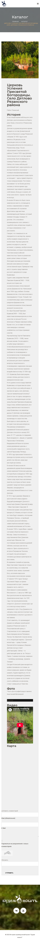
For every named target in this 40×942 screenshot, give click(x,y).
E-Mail (3, 828)
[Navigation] (38, 3)
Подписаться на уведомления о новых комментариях (14, 845)
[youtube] (23, 911)
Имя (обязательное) (8, 818)
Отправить (9, 873)
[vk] (16, 911)
